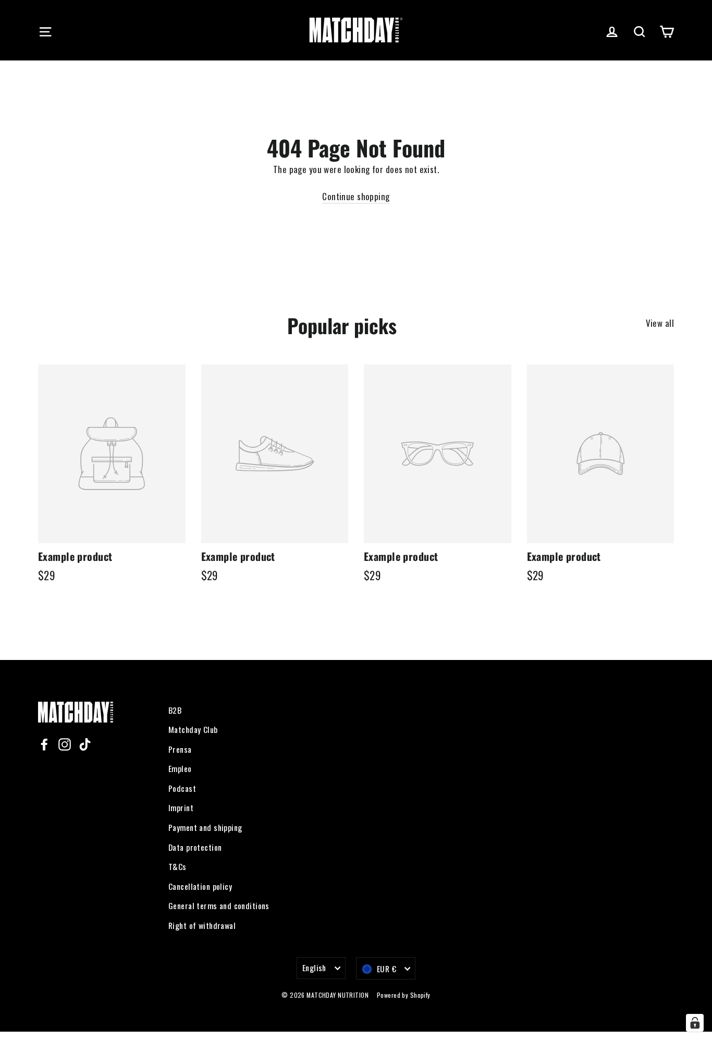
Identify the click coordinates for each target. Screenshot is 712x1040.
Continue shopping (355, 196)
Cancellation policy (200, 886)
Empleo (180, 768)
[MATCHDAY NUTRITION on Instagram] (64, 743)
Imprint (180, 807)
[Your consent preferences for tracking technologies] (695, 1023)
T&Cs (177, 866)
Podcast (182, 788)
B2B (174, 710)
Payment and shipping (205, 827)
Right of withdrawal (202, 925)
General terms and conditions (218, 905)
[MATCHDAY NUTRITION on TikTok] (85, 743)
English (314, 967)
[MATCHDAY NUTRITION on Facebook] (44, 743)
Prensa (180, 749)
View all (660, 322)
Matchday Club (193, 729)
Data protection (195, 847)
